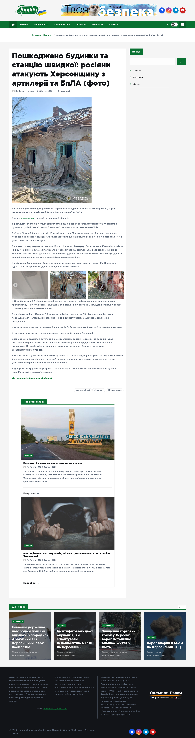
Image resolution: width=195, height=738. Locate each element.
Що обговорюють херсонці (161, 626)
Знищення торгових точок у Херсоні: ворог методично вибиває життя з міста (74, 639)
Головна (36, 35)
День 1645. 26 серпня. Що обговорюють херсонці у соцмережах (159, 639)
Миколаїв (138, 77)
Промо (112, 24)
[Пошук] (181, 61)
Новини (24, 24)
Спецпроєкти (61, 24)
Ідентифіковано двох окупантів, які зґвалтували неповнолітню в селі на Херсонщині (30, 639)
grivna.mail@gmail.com (55, 708)
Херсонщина (115, 390)
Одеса (136, 84)
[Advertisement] (158, 110)
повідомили (27, 218)
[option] (30, 636)
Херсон (99, 390)
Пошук (136, 51)
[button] (15, 285)
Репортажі (97, 24)
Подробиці (40, 24)
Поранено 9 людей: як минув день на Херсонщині (53, 463)
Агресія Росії (83, 390)
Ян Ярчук (19, 91)
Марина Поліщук (74, 652)
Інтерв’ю (81, 24)
